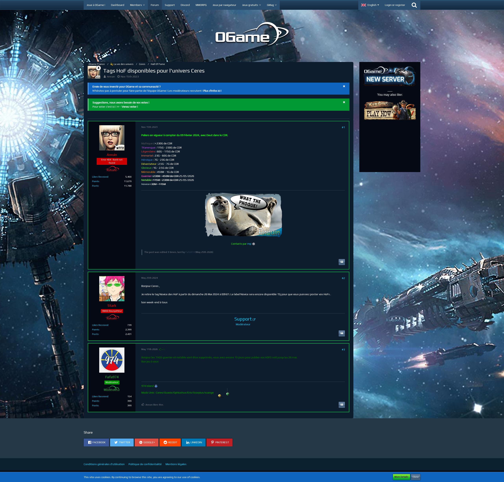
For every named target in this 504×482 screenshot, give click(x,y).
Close (416, 477)
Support (243, 319)
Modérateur (243, 324)
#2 (343, 278)
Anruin (111, 76)
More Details (402, 477)
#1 (343, 127)
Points (95, 181)
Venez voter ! (130, 106)
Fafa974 (190, 252)
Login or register (395, 4)
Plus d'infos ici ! (212, 90)
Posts (95, 185)
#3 (343, 349)
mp (249, 243)
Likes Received (100, 176)
